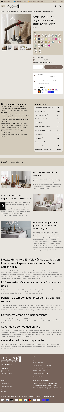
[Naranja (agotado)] (49, 42)
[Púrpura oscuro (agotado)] (42, 42)
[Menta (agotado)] (59, 39)
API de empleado (11, 11)
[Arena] (39, 45)
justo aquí (46, 83)
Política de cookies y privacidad (41, 368)
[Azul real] (39, 39)
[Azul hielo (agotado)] (52, 35)
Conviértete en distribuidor (40, 373)
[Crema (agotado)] (42, 35)
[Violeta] (49, 45)
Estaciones (4, 389)
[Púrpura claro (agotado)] (52, 39)
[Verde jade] (56, 35)
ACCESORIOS (4, 392)
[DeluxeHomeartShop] (13, 6)
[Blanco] (49, 35)
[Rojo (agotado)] (59, 42)
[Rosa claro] (49, 39)
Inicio (2, 11)
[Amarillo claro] (45, 39)
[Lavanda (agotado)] (42, 39)
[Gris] (45, 35)
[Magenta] (56, 39)
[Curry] (35, 39)
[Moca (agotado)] (35, 42)
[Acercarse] (28, 17)
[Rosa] (56, 42)
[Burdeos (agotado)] (35, 35)
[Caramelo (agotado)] (59, 35)
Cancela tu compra (38, 376)
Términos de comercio (39, 371)
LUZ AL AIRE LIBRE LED (6, 386)
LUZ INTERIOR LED (5, 384)
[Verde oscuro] (39, 42)
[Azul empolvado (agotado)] (45, 45)
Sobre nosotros (37, 360)
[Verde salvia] (35, 45)
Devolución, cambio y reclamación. (42, 365)
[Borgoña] (39, 35)
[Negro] (42, 45)
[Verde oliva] (45, 42)
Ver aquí (59, 150)
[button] (60, 6)
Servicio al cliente (38, 363)
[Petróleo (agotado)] (52, 42)
